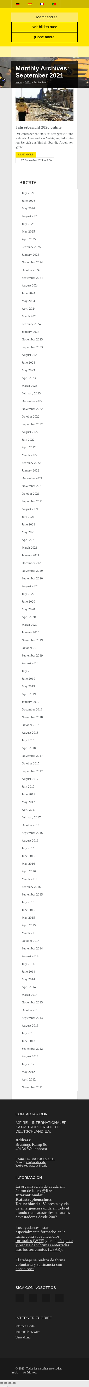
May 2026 (28, 208)
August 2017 (30, 778)
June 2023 (28, 362)
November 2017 (32, 755)
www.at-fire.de (38, 1165)
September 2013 (32, 1017)
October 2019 (31, 647)
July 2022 (28, 439)
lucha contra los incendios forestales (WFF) (37, 1238)
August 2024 (30, 285)
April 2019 (29, 694)
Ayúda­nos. (30, 1372)
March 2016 (29, 879)
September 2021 (32, 501)
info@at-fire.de (36, 1162)
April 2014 (29, 987)
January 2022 (30, 470)
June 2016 (28, 856)
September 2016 (32, 832)
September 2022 (32, 424)
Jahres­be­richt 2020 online (38, 127)
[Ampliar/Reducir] (1, 1383)
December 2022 (32, 401)
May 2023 (28, 370)
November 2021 (32, 486)
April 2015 (29, 925)
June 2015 (28, 910)
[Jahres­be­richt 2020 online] (44, 104)
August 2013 (30, 1025)
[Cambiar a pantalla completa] (5, 1383)
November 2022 (32, 408)
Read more (26, 154)
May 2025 (28, 231)
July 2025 (28, 223)
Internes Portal (25, 1326)
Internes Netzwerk (28, 1331)
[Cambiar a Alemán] (18, 4)
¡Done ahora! (44, 37)
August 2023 (30, 354)
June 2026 (28, 200)
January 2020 (30, 632)
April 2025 (29, 239)
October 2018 (31, 725)
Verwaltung (23, 1337)
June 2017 (28, 794)
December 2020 (32, 563)
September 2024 (32, 277)
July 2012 (28, 1064)
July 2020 (28, 593)
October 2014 (31, 940)
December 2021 (32, 478)
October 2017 (31, 763)
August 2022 (30, 432)
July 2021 (28, 516)
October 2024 (31, 270)
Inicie (14, 1372)
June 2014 (28, 971)
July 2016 (28, 848)
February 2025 (31, 247)
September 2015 (32, 894)
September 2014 (32, 948)
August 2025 (30, 216)
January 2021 (30, 555)
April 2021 (29, 540)
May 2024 (28, 301)
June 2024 (28, 293)
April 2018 (29, 748)
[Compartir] (10, 1383)
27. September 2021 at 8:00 (36, 160)
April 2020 (29, 617)
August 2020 (30, 586)
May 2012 (28, 1071)
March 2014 (29, 994)
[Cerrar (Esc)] (14, 1383)
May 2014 (28, 979)
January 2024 (30, 331)
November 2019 (32, 640)
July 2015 (28, 902)
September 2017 (32, 771)
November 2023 (32, 339)
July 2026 (28, 193)
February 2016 (31, 886)
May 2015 (28, 917)
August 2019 (30, 663)
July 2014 (28, 964)
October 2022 (31, 416)
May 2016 (28, 863)
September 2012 (32, 1048)
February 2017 (31, 817)
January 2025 (30, 254)
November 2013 (32, 1002)
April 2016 (29, 871)
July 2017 (28, 786)
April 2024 (29, 308)
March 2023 (29, 385)
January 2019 (30, 701)
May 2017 (28, 802)
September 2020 (32, 578)
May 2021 (28, 532)
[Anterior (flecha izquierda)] (1, 1386)
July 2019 (28, 671)
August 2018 (30, 732)
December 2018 (32, 709)
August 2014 (30, 956)
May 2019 (28, 686)
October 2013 (31, 1010)
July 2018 (28, 740)
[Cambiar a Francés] (42, 4)
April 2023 (29, 378)
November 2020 (32, 570)
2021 (28, 82)
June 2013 (28, 1041)
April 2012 (29, 1079)
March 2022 (29, 455)
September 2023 (32, 347)
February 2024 (31, 324)
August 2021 (30, 509)
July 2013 (28, 1033)
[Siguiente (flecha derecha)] (5, 1386)
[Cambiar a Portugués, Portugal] (54, 4)
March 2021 (29, 547)
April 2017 (29, 809)
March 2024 (29, 316)
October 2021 (31, 493)
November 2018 (32, 717)
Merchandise (46, 17)
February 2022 (31, 462)
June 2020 (28, 601)
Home (19, 82)
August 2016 (30, 840)
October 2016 (31, 825)
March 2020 (29, 624)
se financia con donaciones (39, 1266)
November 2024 (32, 262)
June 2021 (28, 524)
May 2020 (28, 609)
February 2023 (31, 393)
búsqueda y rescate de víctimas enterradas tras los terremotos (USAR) (44, 1245)
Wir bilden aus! (44, 27)
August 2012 (30, 1056)
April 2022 (29, 447)
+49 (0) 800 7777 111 (40, 1159)
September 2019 (32, 655)
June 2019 (28, 678)
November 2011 (32, 1087)
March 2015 (29, 933)
